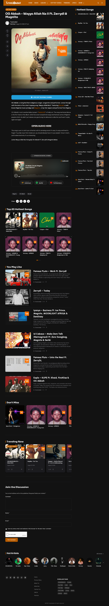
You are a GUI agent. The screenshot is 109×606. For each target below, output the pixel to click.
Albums (43, 3)
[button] (7, 50)
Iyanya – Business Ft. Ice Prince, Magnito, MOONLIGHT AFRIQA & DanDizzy (50, 313)
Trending (67, 3)
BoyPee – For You (28, 229)
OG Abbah (22, 193)
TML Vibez (60, 587)
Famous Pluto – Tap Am (85, 170)
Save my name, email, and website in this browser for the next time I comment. (29, 528)
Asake (66, 585)
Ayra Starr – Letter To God (85, 188)
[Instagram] (14, 577)
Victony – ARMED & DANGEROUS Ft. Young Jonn (13, 255)
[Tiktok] (21, 577)
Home (30, 3)
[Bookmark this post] (46, 282)
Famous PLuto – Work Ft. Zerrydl (50, 271)
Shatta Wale (60, 590)
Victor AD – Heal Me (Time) (86, 96)
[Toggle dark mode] (102, 2)
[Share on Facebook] (7, 55)
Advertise (36, 586)
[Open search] (98, 2)
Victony (67, 590)
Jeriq (71, 585)
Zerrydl (61, 105)
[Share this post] (21, 469)
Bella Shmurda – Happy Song (86, 124)
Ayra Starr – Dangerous (13, 426)
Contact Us (37, 589)
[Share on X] (7, 46)
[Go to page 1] (37, 260)
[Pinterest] (25, 577)
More (80, 3)
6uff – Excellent (82, 142)
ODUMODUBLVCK (61, 582)
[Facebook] (6, 577)
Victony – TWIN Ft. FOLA (85, 41)
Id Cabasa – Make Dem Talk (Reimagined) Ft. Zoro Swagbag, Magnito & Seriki (50, 336)
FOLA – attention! (83, 106)
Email (7, 521)
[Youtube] (17, 577)
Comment (8, 496)
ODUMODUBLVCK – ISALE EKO (13, 462)
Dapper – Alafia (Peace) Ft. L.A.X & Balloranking (55, 462)
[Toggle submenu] (47, 3)
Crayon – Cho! (44, 229)
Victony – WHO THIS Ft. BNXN (86, 87)
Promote (36, 595)
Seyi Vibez (60, 585)
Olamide (60, 593)
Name (7, 513)
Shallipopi (67, 587)
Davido (72, 590)
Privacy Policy (37, 580)
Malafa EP (41, 112)
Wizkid (65, 593)
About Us (36, 583)
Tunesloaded (13, 22)
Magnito (37, 108)
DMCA (36, 592)
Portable (69, 582)
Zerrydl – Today (41, 290)
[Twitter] (10, 577)
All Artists (99, 553)
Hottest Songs (56, 3)
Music (36, 3)
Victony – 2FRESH (28, 253)
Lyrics (74, 3)
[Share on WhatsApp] (7, 41)
